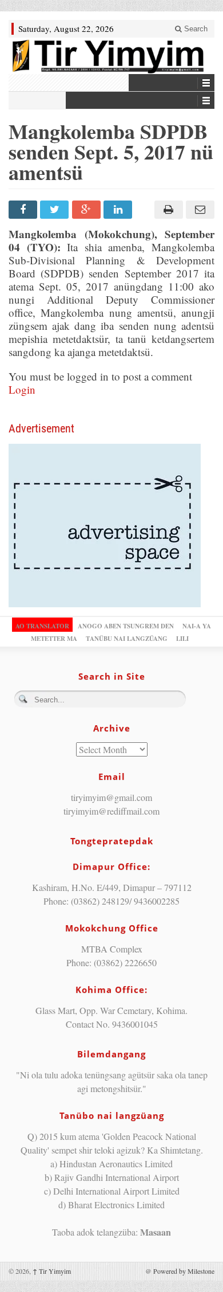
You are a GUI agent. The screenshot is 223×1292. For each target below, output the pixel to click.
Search (195, 28)
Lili (182, 638)
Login (22, 389)
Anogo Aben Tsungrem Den (126, 626)
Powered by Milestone (183, 1270)
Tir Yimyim (52, 1270)
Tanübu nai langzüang (127, 638)
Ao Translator (42, 626)
